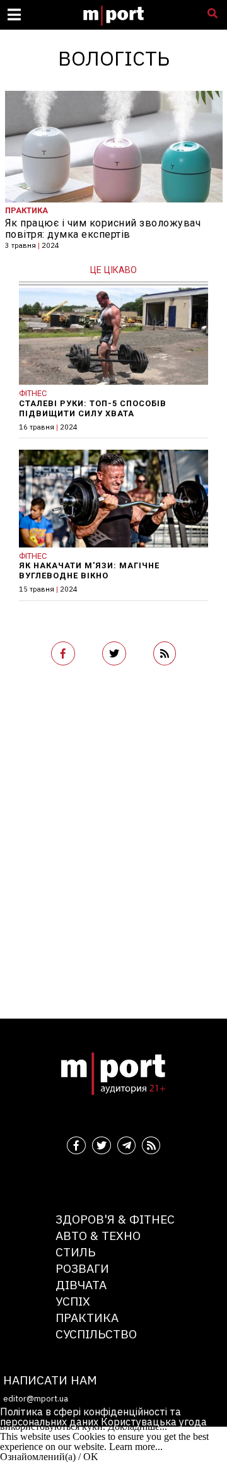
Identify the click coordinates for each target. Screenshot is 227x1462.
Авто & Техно (98, 1235)
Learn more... (136, 1446)
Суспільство (96, 1334)
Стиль (75, 1252)
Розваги (82, 1268)
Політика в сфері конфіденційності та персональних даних (90, 1416)
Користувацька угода (154, 1421)
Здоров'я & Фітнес (115, 1219)
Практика (87, 1317)
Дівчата (81, 1284)
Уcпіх (72, 1301)
